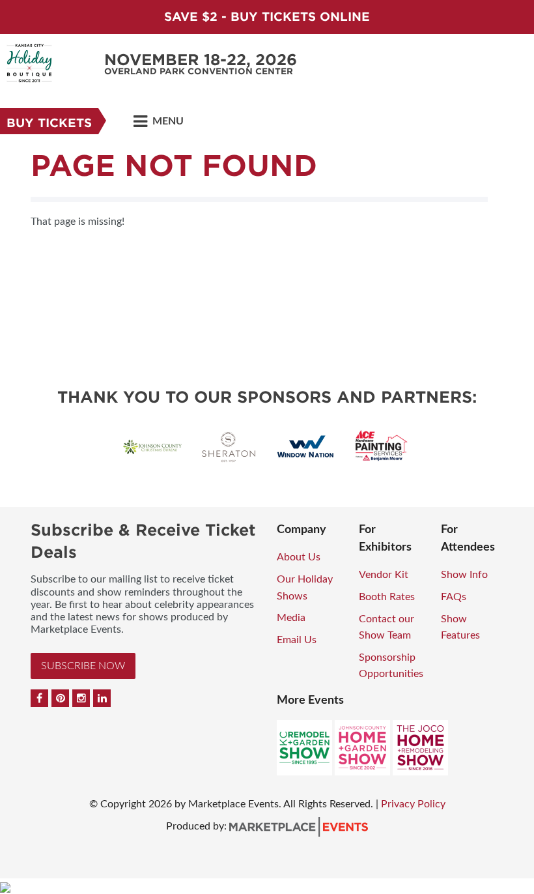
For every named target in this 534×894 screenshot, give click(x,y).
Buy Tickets (49, 123)
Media (291, 618)
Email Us (296, 640)
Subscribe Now (83, 666)
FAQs (453, 597)
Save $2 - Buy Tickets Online (267, 16)
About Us (298, 557)
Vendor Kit (383, 575)
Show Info (464, 575)
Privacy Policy (413, 804)
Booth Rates (387, 597)
